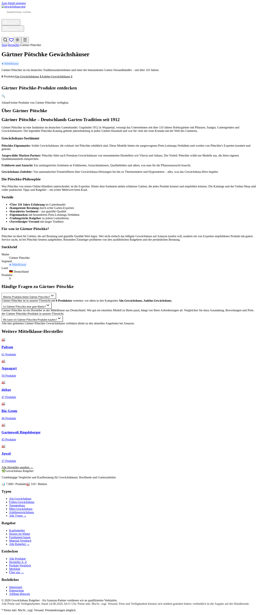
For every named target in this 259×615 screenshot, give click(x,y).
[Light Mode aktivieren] (17, 40)
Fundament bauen (20, 537)
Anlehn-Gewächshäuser (56, 76)
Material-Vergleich (20, 540)
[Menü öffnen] (25, 40)
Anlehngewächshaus (21, 512)
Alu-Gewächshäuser (28, 76)
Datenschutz (16, 590)
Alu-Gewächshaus (20, 498)
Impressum (15, 587)
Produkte (11, 17)
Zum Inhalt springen (14, 3)
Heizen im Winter (19, 533)
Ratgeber (27, 35)
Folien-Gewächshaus (21, 502)
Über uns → (16, 572)
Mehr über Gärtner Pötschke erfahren (25, 79)
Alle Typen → (17, 515)
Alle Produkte (17, 558)
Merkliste (14, 568)
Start (4, 45)
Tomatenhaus (17, 505)
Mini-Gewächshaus (20, 508)
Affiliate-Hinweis (19, 593)
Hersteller (13, 29)
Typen (11, 23)
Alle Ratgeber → (19, 544)
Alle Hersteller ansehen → (17, 467)
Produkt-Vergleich (20, 565)
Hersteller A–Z (18, 562)
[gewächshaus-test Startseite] (13, 6)
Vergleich (11, 35)
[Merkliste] (11, 41)
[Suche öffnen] (5, 40)
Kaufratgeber (17, 530)
